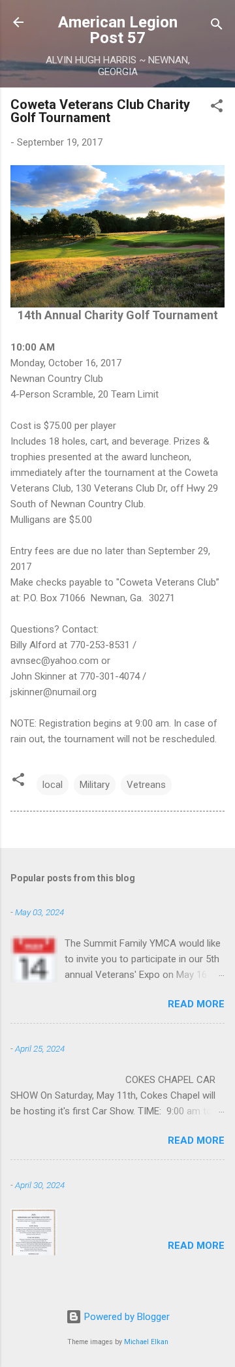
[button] (217, 108)
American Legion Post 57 (118, 30)
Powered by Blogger (126, 1317)
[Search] (217, 26)
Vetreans (146, 785)
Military (95, 785)
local (52, 785)
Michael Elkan (146, 1342)
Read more (196, 1004)
